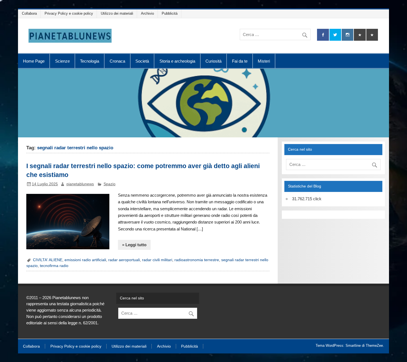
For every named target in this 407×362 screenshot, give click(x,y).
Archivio (147, 13)
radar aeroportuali (124, 260)
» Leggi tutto (134, 244)
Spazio (109, 184)
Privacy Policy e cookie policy (69, 13)
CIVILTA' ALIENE (47, 260)
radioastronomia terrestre (196, 260)
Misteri (264, 61)
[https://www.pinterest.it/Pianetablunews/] (359, 35)
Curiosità (213, 61)
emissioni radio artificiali (85, 260)
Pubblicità (169, 13)
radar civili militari (157, 260)
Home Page (34, 61)
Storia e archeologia (177, 61)
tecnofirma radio (54, 266)
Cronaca (117, 61)
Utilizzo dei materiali (117, 13)
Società (142, 61)
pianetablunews (80, 184)
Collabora (29, 13)
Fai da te (240, 61)
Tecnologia (89, 61)
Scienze (62, 61)
